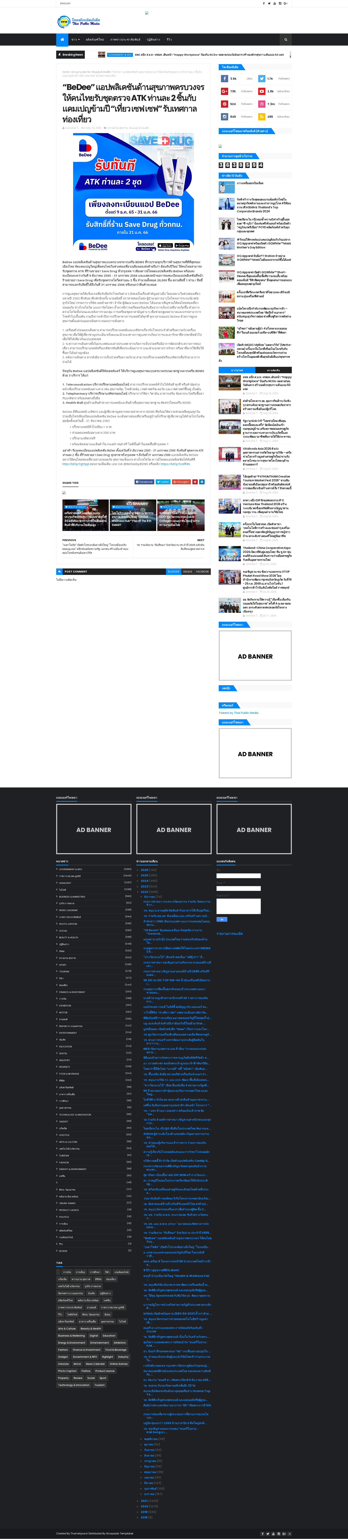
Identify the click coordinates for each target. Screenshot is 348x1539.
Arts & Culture (68, 1142)
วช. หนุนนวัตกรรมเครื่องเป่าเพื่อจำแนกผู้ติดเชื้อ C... (174, 1209)
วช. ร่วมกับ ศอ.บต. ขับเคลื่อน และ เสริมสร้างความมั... (176, 916)
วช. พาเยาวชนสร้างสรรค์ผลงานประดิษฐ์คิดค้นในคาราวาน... (174, 1041)
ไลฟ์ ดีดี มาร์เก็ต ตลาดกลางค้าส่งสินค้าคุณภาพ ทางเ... (176, 1100)
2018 (144, 1517)
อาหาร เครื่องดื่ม (67, 1094)
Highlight (65, 883)
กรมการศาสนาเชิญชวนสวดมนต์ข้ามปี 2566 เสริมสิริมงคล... (176, 973)
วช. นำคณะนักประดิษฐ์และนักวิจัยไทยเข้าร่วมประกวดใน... (176, 1358)
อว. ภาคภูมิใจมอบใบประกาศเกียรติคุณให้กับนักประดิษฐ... (175, 1182)
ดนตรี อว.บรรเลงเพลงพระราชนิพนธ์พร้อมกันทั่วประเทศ (172, 1329)
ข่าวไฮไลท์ (237, 370)
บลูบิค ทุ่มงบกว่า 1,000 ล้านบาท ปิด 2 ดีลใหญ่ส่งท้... (175, 1423)
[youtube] (274, 3)
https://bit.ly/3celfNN (175, 464)
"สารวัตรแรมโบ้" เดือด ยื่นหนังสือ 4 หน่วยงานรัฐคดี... (176, 1085)
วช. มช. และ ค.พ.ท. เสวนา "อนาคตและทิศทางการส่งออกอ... (176, 1225)
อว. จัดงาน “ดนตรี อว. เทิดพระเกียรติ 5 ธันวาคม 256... (177, 1380)
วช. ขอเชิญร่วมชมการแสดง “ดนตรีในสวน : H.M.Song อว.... (170, 1430)
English (65, 3)
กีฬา (61, 978)
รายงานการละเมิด (229, 933)
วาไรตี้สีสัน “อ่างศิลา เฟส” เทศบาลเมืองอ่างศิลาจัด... (175, 1012)
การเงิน (62, 998)
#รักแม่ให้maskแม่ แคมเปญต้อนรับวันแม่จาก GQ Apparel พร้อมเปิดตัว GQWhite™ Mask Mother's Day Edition (264, 243)
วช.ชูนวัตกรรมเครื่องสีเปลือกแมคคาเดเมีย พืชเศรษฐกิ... (177, 1034)
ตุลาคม (149, 1444)
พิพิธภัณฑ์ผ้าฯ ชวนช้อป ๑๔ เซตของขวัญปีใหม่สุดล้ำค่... (177, 1018)
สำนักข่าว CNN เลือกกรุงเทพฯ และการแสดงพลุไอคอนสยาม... (176, 923)
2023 (145, 886)
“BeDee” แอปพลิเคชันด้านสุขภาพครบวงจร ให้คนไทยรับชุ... (177, 1240)
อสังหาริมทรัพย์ (66, 1087)
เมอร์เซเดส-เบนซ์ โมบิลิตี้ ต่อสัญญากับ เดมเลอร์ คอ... (175, 1007)
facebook (202, 571)
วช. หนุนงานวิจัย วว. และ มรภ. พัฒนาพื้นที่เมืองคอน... (176, 1080)
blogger (173, 571)
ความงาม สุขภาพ (80, 72)
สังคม (61, 951)
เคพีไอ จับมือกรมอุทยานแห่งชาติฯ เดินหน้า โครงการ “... (177, 1105)
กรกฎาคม (150, 1461)
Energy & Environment (72, 1169)
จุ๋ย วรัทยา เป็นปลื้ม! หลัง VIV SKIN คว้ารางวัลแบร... (175, 1175)
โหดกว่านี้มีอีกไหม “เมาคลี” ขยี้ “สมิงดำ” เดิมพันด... (175, 1069)
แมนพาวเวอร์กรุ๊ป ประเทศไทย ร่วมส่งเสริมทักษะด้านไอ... (175, 941)
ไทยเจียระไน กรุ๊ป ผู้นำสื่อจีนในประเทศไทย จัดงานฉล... (177, 1128)
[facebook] (264, 3)
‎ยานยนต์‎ (63, 1019)
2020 (145, 1506)
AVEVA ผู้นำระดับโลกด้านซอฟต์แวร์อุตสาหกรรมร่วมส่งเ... (176, 1135)
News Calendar (68, 910)
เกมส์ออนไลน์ (66, 1237)
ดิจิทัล (62, 1080)
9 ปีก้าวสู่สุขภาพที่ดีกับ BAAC (161, 1270)
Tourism (64, 971)
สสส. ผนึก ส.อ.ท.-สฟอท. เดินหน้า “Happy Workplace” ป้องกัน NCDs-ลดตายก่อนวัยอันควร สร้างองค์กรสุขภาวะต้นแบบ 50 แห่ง (170, 55)
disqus (187, 571)
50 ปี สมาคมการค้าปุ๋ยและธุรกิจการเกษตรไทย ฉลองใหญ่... (175, 1092)
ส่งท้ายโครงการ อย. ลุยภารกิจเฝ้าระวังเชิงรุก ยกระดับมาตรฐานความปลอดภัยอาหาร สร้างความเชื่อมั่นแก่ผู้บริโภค (267, 405)
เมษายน (149, 1477)
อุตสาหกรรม (65, 1107)
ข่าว (74, 40)
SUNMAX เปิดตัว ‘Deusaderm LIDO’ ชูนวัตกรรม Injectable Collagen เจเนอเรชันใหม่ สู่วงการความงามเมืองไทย (179, 519)
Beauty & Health (101, 72)
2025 (145, 875)
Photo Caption (68, 924)
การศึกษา (63, 1101)
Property (64, 1067)
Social (63, 930)
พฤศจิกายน (151, 1439)
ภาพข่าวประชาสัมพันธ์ (125, 40)
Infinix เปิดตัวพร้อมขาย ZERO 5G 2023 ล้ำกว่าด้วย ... (177, 1314)
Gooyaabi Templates (119, 1533)
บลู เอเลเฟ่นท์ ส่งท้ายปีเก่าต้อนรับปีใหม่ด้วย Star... (174, 1023)
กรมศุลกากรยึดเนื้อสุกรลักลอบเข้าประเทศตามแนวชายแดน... (174, 991)
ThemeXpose (78, 1533)
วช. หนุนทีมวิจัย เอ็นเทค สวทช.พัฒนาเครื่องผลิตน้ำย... (176, 1285)
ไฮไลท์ (62, 889)
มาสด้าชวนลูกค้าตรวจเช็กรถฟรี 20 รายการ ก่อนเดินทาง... (175, 999)
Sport (62, 965)
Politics (64, 1217)
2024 (145, 881)
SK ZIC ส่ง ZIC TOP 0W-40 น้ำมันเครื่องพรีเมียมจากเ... (176, 982)
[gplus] (285, 3)
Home (65, 72)
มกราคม (149, 1494)
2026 (145, 870)
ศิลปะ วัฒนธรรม (67, 1189)
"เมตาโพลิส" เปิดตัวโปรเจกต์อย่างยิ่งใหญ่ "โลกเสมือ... (176, 1247)
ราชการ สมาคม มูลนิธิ (70, 876)
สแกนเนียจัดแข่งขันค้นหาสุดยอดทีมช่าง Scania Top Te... (176, 1392)
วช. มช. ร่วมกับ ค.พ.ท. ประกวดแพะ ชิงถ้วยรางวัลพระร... (175, 1216)
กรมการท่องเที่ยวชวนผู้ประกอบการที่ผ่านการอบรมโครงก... (175, 1416)
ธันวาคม (149, 897)
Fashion (64, 1162)
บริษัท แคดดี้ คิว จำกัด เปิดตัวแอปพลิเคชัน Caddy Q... (176, 1161)
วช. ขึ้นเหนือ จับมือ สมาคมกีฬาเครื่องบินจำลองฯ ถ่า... (175, 1074)
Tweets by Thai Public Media (238, 713)
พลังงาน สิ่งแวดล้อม (68, 1196)
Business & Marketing (72, 896)
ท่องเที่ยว (63, 985)
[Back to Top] (289, 1534)
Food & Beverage (69, 1073)
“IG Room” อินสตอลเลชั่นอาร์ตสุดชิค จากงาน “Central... (172, 932)
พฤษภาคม (150, 1472)
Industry (64, 1060)
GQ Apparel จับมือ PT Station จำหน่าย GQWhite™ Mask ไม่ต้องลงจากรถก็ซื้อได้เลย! (264, 258)
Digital (63, 1053)
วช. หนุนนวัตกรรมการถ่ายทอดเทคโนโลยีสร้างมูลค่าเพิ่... (175, 1320)
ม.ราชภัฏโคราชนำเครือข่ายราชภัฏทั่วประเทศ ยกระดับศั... (177, 1306)
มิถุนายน (149, 1466)
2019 (144, 1512)
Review (63, 1251)
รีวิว (169, 40)
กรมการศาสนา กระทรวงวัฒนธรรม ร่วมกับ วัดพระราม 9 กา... (176, 903)
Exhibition (65, 1005)
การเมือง (63, 1223)
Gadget (63, 1121)
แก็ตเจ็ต (63, 1128)
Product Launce (69, 1210)
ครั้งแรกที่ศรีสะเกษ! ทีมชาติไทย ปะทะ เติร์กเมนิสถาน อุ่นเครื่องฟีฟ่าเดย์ (263, 294)
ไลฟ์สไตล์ (64, 1155)
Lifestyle (64, 1135)
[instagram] (280, 3)
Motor (63, 1012)
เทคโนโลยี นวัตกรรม (69, 1148)
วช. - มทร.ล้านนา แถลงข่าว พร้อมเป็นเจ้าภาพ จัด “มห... (173, 1112)
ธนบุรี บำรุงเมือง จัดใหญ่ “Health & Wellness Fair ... (176, 1277)
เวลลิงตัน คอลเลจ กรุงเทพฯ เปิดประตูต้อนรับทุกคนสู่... (176, 1366)
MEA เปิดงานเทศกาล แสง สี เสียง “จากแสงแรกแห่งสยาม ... (174, 1050)
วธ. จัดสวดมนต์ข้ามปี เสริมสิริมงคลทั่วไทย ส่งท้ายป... (175, 1204)
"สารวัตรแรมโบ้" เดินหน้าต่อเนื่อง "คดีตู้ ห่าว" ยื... (173, 957)
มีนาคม (149, 1483)
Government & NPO (273, 54)
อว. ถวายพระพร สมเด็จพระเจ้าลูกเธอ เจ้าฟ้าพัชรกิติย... (176, 1063)
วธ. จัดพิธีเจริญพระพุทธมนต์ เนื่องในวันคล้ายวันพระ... (176, 1337)
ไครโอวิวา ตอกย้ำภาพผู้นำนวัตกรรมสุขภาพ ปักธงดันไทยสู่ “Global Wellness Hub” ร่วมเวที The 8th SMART (132, 519)
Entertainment (68, 1032)
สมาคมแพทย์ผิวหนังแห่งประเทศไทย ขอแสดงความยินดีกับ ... (177, 1372)
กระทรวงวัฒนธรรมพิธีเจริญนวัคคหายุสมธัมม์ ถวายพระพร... (174, 1168)
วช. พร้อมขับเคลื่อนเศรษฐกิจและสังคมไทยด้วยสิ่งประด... (176, 1191)
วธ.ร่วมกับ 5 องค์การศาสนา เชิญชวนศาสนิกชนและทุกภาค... (177, 1121)
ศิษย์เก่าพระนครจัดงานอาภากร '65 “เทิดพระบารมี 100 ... (177, 1407)
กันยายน (149, 1450)
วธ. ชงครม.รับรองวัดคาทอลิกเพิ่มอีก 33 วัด (169, 1386)
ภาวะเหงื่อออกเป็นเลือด (250, 183)
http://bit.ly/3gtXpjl (75, 464)
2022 (145, 892)
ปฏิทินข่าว (153, 40)
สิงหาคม (149, 1456)
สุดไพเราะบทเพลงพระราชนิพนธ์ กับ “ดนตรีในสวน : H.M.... (175, 1344)
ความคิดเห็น (273, 370)
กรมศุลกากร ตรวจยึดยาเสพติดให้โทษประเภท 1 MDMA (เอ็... (176, 950)
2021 (144, 1501)
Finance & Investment (72, 992)
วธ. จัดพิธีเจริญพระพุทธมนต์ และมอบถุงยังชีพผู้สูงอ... (175, 1290)
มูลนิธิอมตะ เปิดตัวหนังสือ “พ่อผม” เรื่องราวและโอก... (176, 1029)
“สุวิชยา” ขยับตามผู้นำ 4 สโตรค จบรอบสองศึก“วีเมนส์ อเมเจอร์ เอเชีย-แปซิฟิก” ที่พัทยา (262, 330)
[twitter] (269, 3)
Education (65, 1046)
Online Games (67, 1203)
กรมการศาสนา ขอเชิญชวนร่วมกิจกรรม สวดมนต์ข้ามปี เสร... (177, 964)
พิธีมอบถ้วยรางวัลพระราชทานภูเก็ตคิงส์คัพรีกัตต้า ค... (176, 1058)
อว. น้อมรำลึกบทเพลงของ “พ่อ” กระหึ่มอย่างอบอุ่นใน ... (177, 1351)
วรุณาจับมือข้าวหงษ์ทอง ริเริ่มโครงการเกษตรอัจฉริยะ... (177, 1198)
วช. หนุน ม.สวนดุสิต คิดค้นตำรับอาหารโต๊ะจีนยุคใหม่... (177, 910)
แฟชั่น (62, 1176)
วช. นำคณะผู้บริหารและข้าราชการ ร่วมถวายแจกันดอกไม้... (174, 1144)
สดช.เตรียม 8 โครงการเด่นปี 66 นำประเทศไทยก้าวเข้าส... (177, 1263)
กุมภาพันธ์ (150, 1489)
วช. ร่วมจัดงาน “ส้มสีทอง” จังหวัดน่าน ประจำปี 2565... (177, 1233)
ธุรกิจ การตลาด (66, 903)
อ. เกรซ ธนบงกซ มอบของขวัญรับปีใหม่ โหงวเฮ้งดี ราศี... (173, 1254)
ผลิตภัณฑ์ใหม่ (95, 40)
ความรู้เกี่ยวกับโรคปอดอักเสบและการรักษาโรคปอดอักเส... (176, 1153)
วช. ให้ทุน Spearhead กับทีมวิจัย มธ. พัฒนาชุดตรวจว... (176, 1297)
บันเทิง (62, 1039)
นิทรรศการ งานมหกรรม (70, 1026)
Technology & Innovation (75, 1114)
